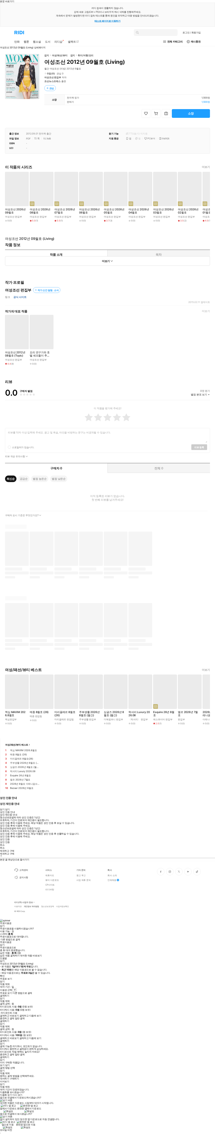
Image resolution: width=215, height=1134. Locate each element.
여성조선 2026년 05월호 (114, 211)
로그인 (192, 32)
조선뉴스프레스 (52, 81)
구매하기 (14, 1078)
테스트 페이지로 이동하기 (108, 20)
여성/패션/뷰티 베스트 (16, 744)
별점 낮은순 (59, 478)
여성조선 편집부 (52, 77)
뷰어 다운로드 (52, 880)
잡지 (46, 55)
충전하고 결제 (7, 1018)
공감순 (24, 478)
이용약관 (18, 906)
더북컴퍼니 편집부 (113, 719)
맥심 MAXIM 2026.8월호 (15, 714)
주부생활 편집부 (87, 719)
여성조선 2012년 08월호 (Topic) (15, 354)
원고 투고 (81, 875)
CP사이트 (50, 884)
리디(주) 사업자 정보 (23, 902)
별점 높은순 (40, 478)
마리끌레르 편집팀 (64, 719)
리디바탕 (49, 889)
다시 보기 (17, 1095)
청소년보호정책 (47, 906)
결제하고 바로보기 (9, 1015)
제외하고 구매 (7, 850)
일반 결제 (20, 1018)
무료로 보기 (6, 993)
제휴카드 (49, 875)
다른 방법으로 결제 (10, 939)
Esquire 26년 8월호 (163, 714)
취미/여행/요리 (85, 55)
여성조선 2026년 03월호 (163, 211)
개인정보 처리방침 (31, 906)
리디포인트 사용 (9, 1012)
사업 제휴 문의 (83, 880)
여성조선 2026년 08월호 (40, 211)
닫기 (7, 1065)
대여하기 (4, 1078)
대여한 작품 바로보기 (31, 955)
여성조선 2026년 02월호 (188, 211)
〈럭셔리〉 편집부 (138, 719)
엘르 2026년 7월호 (188, 714)
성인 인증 (5, 839)
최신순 (11, 478)
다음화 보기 (6, 1095)
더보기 (206, 167)
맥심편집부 (11, 719)
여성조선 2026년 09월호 (15, 211)
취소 (2, 845)
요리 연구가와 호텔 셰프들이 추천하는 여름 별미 (40, 354)
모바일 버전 (6, 1129)
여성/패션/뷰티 (60, 55)
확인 (2, 976)
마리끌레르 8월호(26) (64, 714)
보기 (2, 1065)
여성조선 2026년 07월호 (64, 211)
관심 (51, 88)
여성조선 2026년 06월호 (89, 211)
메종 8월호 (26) (39, 712)
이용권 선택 (6, 989)
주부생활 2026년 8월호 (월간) (89, 714)
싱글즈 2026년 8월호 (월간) (114, 714)
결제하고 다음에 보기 (30, 1015)
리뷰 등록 (199, 447)
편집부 (181, 719)
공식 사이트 (20, 297)
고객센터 (23, 870)
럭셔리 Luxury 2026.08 (139, 714)
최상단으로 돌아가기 (18, 859)
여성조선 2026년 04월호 (138, 211)
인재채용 (112, 880)
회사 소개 (112, 875)
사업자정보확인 (62, 906)
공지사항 (23, 877)
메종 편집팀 (36, 716)
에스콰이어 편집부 (163, 719)
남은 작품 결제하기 (9, 955)
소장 (191, 113)
